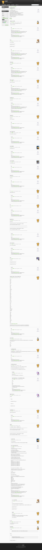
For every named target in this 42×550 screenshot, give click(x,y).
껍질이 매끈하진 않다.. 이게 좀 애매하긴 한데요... (18, 378)
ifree (11, 147)
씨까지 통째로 (12, 146)
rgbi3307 (13, 28)
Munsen (12, 395)
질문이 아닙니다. (12, 394)
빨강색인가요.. (12, 219)
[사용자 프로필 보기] (38, 23)
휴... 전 (11, 520)
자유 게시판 (15, 6)
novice (12, 116)
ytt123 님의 (11, 337)
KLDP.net (17, 4)
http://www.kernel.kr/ (18, 32)
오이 (10, 257)
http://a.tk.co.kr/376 (14, 323)
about (35, 0)
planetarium (12, 527)
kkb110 (12, 98)
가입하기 (4, 17)
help (39, 0)
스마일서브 (23, 545)
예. (11, 49)
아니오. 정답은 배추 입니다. (14, 445)
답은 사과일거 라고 (12, 131)
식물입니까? (11, 115)
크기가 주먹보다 (12, 160)
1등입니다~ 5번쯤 (12, 21)
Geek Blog (8, 4)
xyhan (12, 220)
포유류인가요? (12, 97)
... (10, 190)
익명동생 (12, 132)
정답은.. (11, 424)
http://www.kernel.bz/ (16, 93)
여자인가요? (11, 62)
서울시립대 (23, 544)
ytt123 (12, 277)
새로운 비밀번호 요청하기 (5, 18)
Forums (11, 6)
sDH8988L (12, 63)
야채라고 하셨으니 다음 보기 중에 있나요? (15, 276)
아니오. (12, 67)
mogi (12, 176)
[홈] (3, 2)
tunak (13, 365)
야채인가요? (11, 175)
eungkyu (12, 521)
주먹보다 (13, 372)
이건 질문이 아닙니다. (14, 364)
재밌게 (13, 512)
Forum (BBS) (4, 4)
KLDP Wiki (12, 4)
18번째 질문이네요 (13, 349)
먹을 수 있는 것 (12, 79)
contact (37, 0)
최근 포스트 (4, 8)
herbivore (12, 205)
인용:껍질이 (11, 526)
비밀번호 (3, 15)
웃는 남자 (12, 258)
